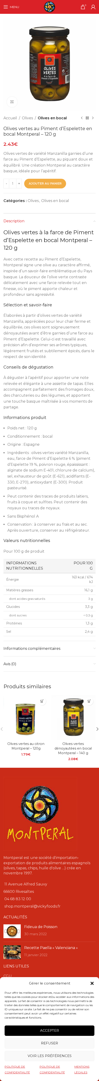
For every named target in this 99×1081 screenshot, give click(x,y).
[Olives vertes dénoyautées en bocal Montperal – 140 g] (73, 717)
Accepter (49, 1030)
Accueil (10, 118)
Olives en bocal (52, 118)
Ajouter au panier (45, 183)
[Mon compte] (93, 7)
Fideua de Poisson (40, 927)
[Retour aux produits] (87, 118)
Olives (27, 118)
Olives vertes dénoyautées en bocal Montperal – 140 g (73, 748)
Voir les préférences (50, 1056)
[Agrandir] (12, 102)
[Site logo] (49, 6)
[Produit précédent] (81, 118)
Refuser (49, 1043)
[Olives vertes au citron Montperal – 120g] (25, 717)
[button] (92, 983)
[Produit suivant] (93, 118)
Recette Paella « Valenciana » (51, 948)
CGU (7, 976)
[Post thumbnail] (12, 931)
